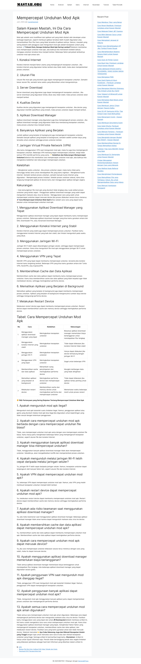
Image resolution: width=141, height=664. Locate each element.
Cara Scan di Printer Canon (107, 60)
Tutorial (106, 5)
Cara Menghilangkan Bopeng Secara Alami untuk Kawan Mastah (108, 54)
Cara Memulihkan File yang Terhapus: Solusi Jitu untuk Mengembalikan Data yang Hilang (110, 179)
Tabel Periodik (117, 5)
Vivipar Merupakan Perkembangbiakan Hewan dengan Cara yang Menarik (107, 162)
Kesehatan (96, 5)
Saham (69, 5)
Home (52, 5)
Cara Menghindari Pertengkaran (109, 174)
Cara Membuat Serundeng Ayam (110, 123)
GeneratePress (83, 661)
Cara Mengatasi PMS (105, 77)
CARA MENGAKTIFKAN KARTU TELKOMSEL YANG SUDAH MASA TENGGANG (110, 71)
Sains (78, 5)
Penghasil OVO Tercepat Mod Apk (30, 651)
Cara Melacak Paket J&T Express (110, 31)
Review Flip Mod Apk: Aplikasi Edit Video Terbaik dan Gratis (38, 649)
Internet (86, 5)
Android (60, 5)
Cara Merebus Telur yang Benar (109, 22)
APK (20, 647)
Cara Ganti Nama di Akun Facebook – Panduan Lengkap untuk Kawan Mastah (109, 82)
